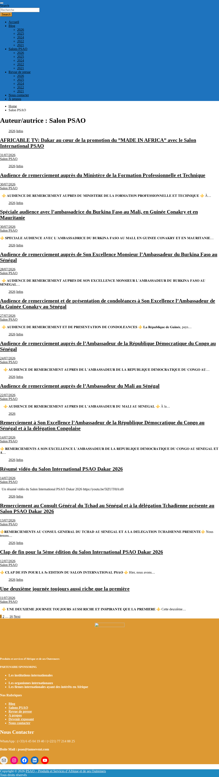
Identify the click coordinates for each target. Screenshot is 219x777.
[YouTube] (45, 760)
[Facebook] (24, 760)
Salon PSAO (9, 159)
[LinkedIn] (34, 760)
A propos (15, 715)
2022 (20, 41)
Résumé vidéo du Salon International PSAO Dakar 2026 (61, 469)
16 (11, 616)
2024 (20, 37)
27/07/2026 (7, 315)
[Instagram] (14, 760)
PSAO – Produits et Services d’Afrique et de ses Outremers (66, 771)
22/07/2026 (7, 395)
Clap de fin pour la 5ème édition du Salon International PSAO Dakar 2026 (81, 552)
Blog (12, 26)
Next (17, 616)
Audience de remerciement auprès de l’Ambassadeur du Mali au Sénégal (80, 386)
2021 (20, 45)
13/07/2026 (7, 520)
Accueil (14, 22)
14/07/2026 (7, 437)
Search (4, 5)
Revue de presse (20, 72)
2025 (20, 33)
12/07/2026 (7, 561)
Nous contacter (19, 95)
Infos (19, 131)
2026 (20, 29)
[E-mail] (4, 760)
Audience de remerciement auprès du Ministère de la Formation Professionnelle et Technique (102, 175)
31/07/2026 (7, 155)
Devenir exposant (21, 719)
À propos (15, 99)
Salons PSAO (18, 49)
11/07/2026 (7, 598)
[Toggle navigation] (1, 3)
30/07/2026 (7, 184)
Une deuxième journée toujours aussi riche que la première (65, 589)
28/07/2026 (7, 269)
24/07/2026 (7, 358)
